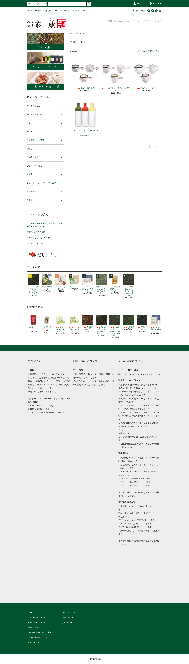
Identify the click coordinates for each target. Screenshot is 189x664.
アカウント (140, 4)
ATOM (36, 642)
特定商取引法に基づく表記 (39, 632)
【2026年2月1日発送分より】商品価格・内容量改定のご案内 (44, 224)
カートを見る (68, 617)
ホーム (29, 11)
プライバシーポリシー (37, 637)
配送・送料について (83, 11)
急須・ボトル (80, 33)
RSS (30, 642)
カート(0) (157, 4)
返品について (34, 627)
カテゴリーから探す (44, 11)
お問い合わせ (140, 11)
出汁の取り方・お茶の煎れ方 (39, 238)
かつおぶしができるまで (37, 243)
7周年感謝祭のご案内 (36, 232)
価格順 (151, 51)
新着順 (159, 51)
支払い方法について (37, 617)
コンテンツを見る (64, 11)
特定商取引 (78, 381)
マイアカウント (69, 612)
